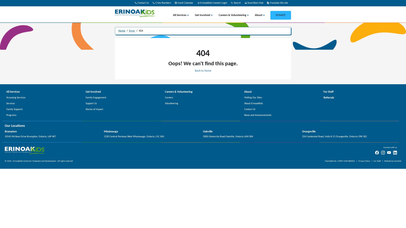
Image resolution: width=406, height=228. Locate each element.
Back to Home (203, 70)
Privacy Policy (364, 161)
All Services (179, 15)
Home (121, 30)
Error (132, 30)
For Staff (377, 161)
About (258, 15)
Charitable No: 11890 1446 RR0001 (340, 161)
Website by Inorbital (392, 161)
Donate (281, 15)
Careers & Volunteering (232, 15)
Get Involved (202, 15)
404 (141, 30)
